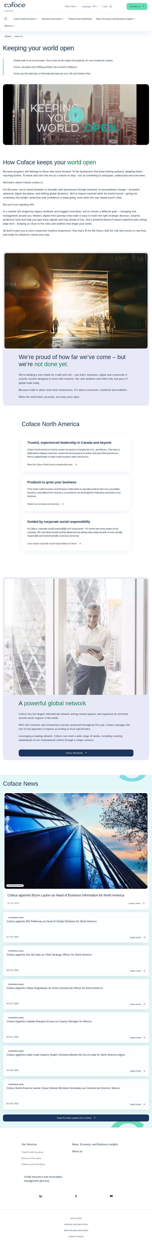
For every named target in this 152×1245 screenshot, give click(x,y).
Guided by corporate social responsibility (58, 522)
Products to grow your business (51, 482)
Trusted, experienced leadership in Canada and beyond (69, 442)
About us (77, 1151)
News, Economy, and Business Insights (95, 1144)
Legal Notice (76, 1218)
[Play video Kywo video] (76, 114)
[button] (6, 18)
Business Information (31, 1158)
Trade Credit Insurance (32, 1152)
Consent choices (76, 1236)
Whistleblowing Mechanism (76, 1230)
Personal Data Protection (76, 1224)
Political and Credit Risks (33, 1164)
